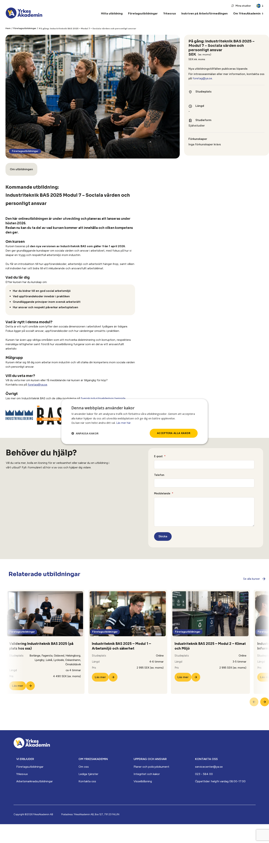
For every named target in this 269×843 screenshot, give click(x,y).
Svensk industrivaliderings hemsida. (103, 398)
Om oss (84, 766)
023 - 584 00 (204, 774)
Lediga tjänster (88, 774)
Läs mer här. (123, 423)
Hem (8, 28)
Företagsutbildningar (24, 28)
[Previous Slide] (254, 701)
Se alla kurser (251, 578)
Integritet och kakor (147, 774)
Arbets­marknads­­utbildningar (34, 781)
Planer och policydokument (151, 766)
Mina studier (243, 5)
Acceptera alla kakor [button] (173, 433)
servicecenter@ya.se (209, 766)
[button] (84, 433)
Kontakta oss (87, 781)
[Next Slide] (264, 701)
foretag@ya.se (202, 78)
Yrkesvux (22, 774)
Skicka (162, 536)
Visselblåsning (143, 781)
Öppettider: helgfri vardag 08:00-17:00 (220, 781)
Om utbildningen (21, 169)
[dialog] (134, 421)
